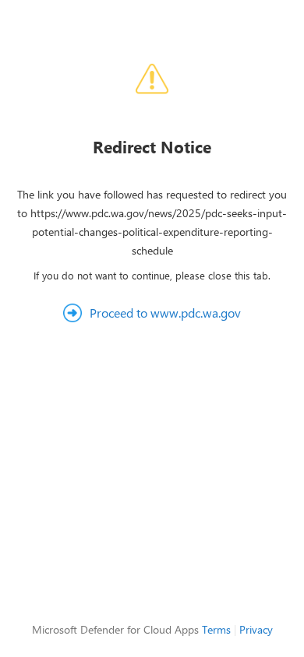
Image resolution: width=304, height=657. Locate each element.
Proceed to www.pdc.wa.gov (165, 312)
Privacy (256, 629)
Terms (216, 629)
